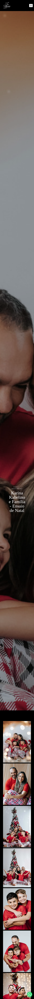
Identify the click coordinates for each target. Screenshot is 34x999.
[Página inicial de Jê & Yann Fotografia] (6, 5)
